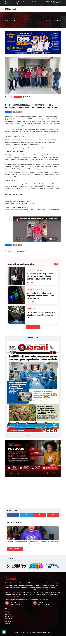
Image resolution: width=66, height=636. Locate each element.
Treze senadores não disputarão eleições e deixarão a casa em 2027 (41, 315)
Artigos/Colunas (9, 1)
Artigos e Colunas (10, 616)
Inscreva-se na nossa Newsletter (14, 209)
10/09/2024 (27, 97)
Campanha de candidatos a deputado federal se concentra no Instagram (40, 295)
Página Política (20, 251)
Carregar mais (33, 327)
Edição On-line (18, 1)
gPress (27, 632)
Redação (7, 4)
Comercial (13, 4)
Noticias (30, 270)
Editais (32, 1)
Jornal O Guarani (46, 632)
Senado (30, 308)
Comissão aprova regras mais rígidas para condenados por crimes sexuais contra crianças (40, 276)
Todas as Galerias (15, 549)
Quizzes (19, 4)
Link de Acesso (31, 203)
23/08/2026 (32, 435)
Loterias (37, 1)
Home (49, 20)
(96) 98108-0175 (43, 604)
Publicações (8, 621)
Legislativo (18, 97)
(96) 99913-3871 (15, 604)
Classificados (26, 1)
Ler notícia (30, 282)
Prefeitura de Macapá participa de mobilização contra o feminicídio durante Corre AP (33, 541)
